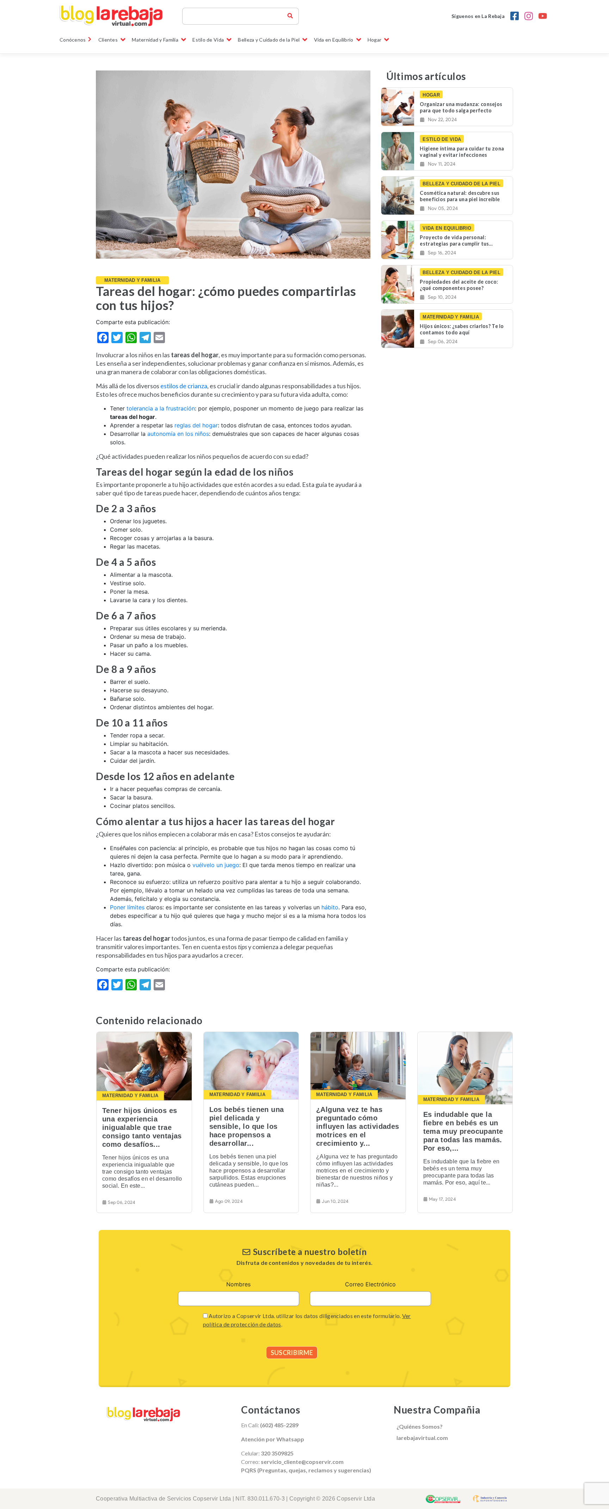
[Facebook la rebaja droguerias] (515, 16)
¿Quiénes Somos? (419, 1426)
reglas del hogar (196, 425)
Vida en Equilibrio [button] (333, 40)
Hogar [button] (374, 40)
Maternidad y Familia (132, 280)
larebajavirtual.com (422, 1437)
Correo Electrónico (370, 1284)
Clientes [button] (108, 40)
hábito (329, 907)
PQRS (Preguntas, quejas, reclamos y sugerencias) (306, 1470)
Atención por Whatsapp (272, 1439)
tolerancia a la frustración (161, 408)
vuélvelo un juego (215, 864)
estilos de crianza (183, 386)
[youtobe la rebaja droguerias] (543, 16)
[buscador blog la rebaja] (290, 16)
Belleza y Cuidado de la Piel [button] (269, 40)
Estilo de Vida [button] (208, 40)
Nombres (238, 1284)
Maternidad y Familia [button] (155, 40)
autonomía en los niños (178, 433)
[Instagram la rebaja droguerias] (529, 16)
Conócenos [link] (73, 40)
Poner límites (127, 907)
